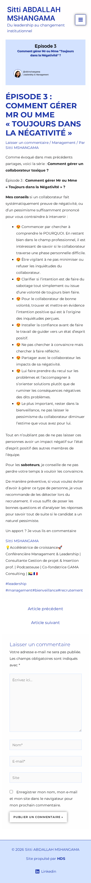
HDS (61, 858)
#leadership (16, 583)
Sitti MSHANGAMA (22, 541)
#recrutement (70, 590)
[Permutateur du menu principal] (80, 19)
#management (19, 590)
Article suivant (45, 622)
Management (64, 142)
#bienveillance (45, 590)
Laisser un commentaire (27, 142)
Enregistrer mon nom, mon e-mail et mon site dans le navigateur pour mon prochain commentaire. (43, 798)
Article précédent (45, 608)
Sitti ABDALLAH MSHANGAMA (34, 13)
